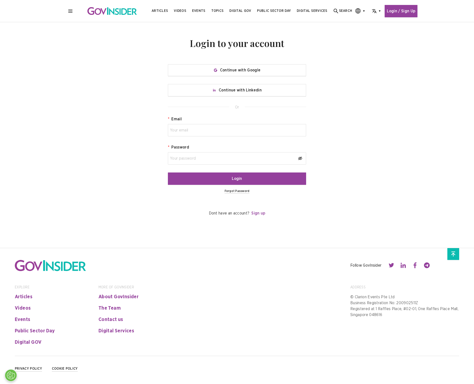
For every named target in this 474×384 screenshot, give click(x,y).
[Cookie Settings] (11, 375)
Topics (217, 11)
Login (237, 179)
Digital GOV (28, 342)
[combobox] (358, 11)
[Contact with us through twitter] (391, 265)
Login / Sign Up (401, 11)
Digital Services (116, 330)
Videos (180, 11)
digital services (312, 11)
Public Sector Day (35, 330)
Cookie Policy (65, 368)
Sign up (258, 213)
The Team (110, 308)
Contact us (111, 319)
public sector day (274, 11)
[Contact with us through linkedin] (403, 265)
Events (198, 11)
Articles (160, 11)
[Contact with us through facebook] (415, 265)
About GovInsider (118, 296)
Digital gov (240, 11)
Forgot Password (237, 191)
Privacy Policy (28, 368)
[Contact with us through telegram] (427, 265)
